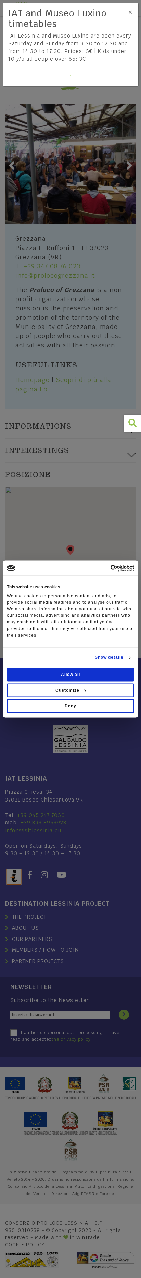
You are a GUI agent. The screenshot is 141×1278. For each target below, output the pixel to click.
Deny (70, 706)
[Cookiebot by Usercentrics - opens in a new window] (104, 568)
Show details (109, 657)
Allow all (70, 674)
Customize (67, 690)
